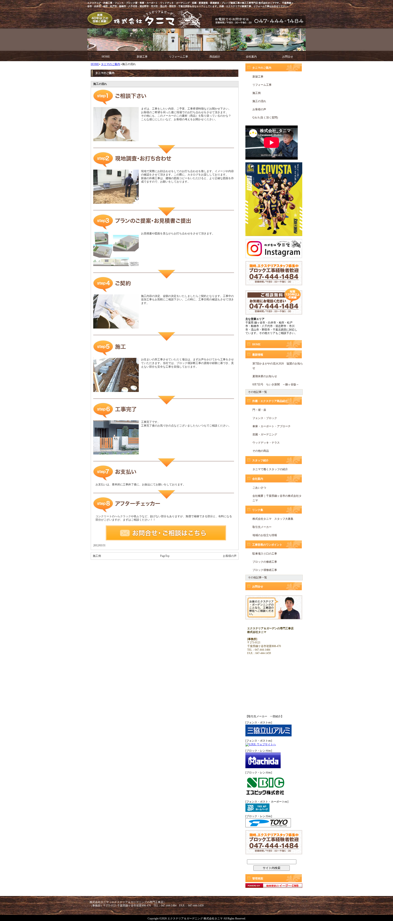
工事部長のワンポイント (267, 544)
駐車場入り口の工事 (264, 553)
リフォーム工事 (178, 56)
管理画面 (257, 878)
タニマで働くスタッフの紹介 (270, 469)
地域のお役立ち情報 (264, 535)
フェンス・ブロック (264, 418)
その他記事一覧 (257, 392)
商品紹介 (214, 56)
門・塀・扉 (259, 410)
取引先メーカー (262, 527)
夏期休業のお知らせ (264, 376)
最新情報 (257, 354)
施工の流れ (259, 101)
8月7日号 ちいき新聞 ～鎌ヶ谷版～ (275, 384)
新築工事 (142, 56)
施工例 (97, 555)
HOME (106, 56)
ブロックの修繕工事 (264, 561)
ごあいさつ (259, 487)
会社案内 (251, 56)
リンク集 (257, 510)
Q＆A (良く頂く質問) (265, 117)
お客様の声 (230, 555)
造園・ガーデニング (264, 434)
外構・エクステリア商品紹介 (270, 401)
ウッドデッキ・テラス (266, 442)
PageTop (164, 555)
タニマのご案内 (110, 64)
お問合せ (287, 56)
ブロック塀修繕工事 (264, 570)
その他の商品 (260, 450)
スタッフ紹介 (260, 460)
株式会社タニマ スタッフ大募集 (272, 518)
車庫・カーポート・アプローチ (271, 426)
